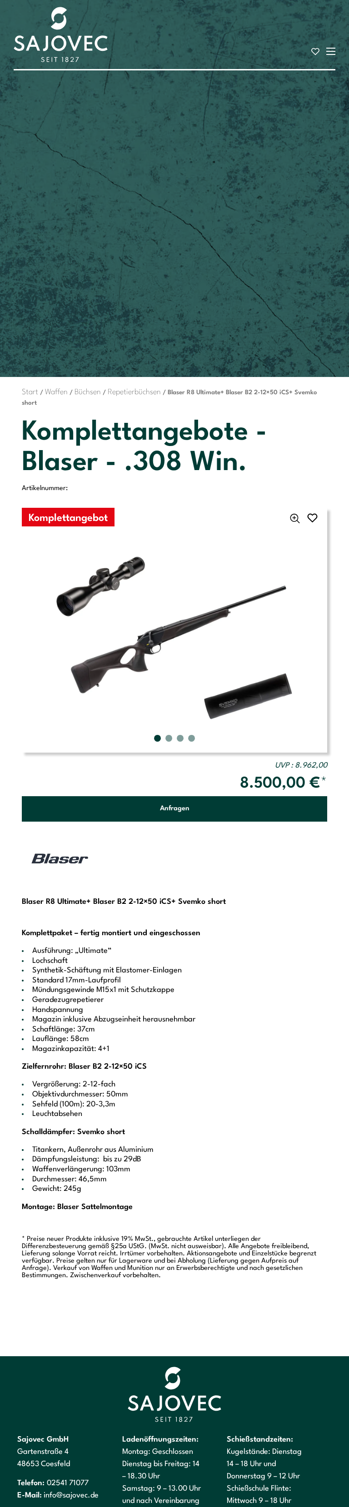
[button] (157, 738)
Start (30, 392)
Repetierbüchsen (134, 392)
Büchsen (88, 392)
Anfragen (174, 808)
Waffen (56, 392)
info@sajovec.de (71, 1495)
